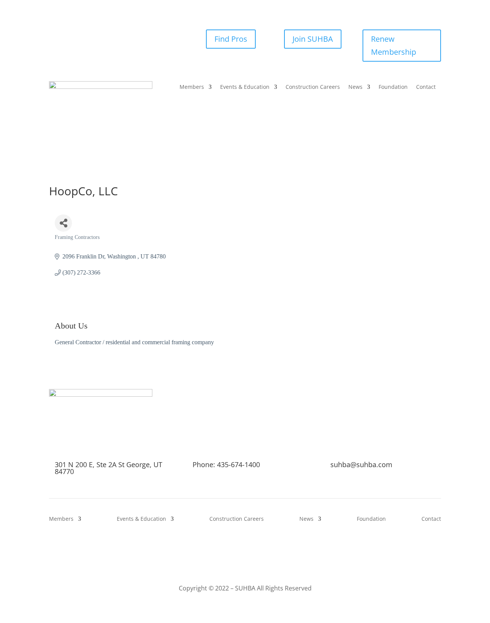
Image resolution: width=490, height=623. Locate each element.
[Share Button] (63, 223)
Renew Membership (393, 45)
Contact (426, 87)
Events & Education (245, 87)
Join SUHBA (312, 39)
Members (192, 87)
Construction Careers (313, 87)
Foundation (393, 87)
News (355, 87)
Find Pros (230, 39)
